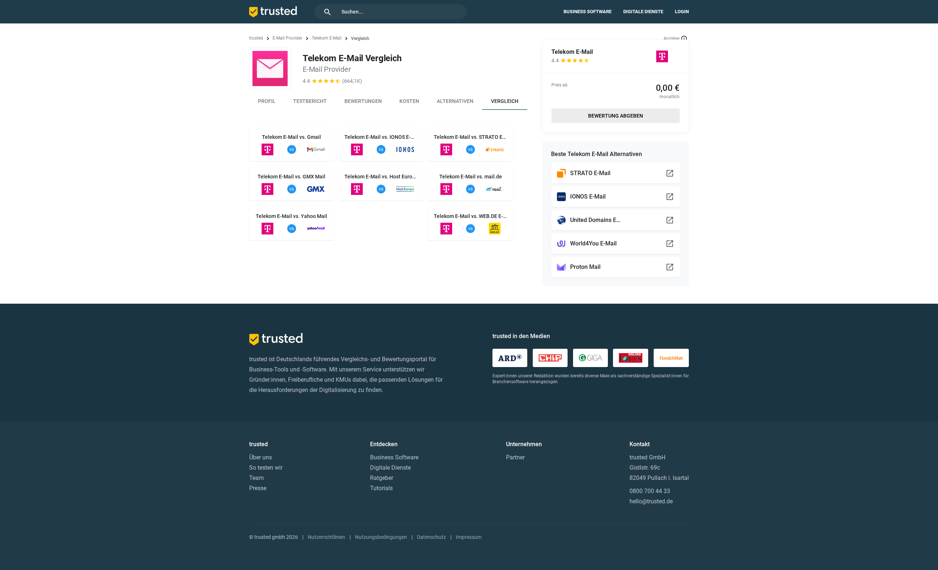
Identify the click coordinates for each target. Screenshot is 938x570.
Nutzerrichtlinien (326, 537)
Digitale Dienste (643, 11)
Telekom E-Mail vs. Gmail (291, 137)
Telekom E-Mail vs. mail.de (470, 176)
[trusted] (273, 11)
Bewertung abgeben (615, 116)
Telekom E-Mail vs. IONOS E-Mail (381, 137)
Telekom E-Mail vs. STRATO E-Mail (470, 137)
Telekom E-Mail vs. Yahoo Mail (291, 216)
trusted (256, 38)
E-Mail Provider (287, 38)
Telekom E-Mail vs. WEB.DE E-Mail (470, 216)
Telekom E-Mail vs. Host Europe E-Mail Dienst (381, 176)
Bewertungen (363, 101)
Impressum (468, 537)
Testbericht (310, 101)
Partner (515, 457)
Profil (267, 101)
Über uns (260, 457)
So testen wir (265, 467)
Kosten (409, 101)
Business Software (588, 11)
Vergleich (504, 101)
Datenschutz (431, 537)
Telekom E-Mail (326, 38)
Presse (257, 488)
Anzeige (671, 38)
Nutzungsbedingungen (381, 537)
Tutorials (381, 488)
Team (256, 477)
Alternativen (455, 101)
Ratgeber (381, 477)
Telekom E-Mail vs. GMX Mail (291, 176)
